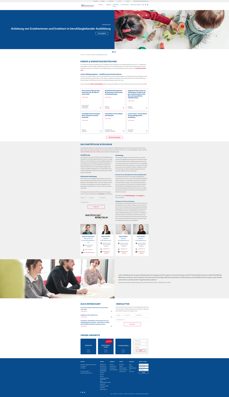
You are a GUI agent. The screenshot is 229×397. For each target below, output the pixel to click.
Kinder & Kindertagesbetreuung (104, 381)
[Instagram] (82, 392)
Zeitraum (137, 347)
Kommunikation (103, 368)
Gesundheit (102, 387)
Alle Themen (138, 340)
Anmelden (147, 5)
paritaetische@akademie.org (142, 1)
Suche (140, 350)
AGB (111, 393)
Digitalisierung (103, 366)
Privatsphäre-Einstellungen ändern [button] (142, 393)
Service (119, 1)
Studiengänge (125, 4)
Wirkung (102, 376)
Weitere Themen (103, 389)
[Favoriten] (145, 5)
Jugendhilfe (102, 384)
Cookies (127, 1)
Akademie (111, 1)
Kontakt (102, 1)
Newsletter (95, 1)
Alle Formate (138, 344)
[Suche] (143, 5)
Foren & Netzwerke (135, 4)
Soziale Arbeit (104, 379)
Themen (100, 4)
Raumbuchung (122, 371)
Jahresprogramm (123, 368)
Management (103, 364)
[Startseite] (88, 5)
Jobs (130, 369)
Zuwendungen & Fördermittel (103, 370)
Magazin (121, 366)
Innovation (102, 372)
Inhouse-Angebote (123, 369)
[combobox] (83, 198)
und (136, 195)
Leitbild (130, 366)
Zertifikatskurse (113, 366)
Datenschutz (115, 393)
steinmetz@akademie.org (89, 252)
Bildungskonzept (132, 368)
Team (130, 364)
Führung (101, 374)
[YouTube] (84, 392)
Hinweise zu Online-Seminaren (129, 393)
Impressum (121, 393)
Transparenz (131, 371)
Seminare (108, 4)
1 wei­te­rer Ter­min (85, 108)
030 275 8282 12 (86, 371)
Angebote (112, 361)
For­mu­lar (144, 84)
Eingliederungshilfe (104, 385)
